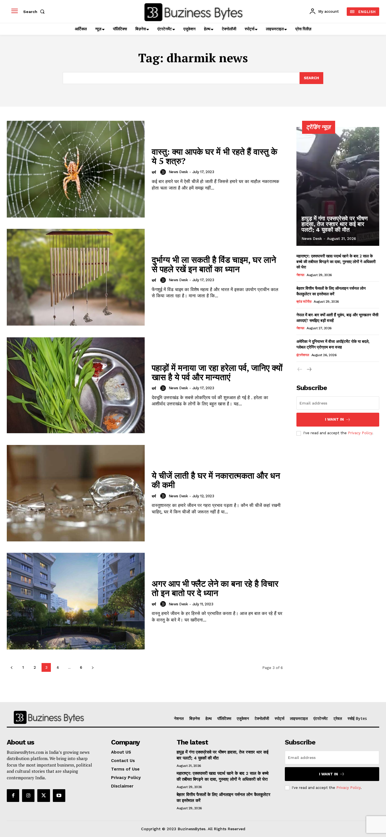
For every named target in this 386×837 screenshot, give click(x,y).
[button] (35, 12)
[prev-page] (11, 667)
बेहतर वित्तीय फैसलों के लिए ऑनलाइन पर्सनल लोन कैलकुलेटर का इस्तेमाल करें (331, 290)
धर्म (154, 172)
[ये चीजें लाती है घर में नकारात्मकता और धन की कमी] (76, 493)
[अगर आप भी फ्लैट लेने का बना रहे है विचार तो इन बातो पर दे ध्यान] (76, 601)
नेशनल (300, 275)
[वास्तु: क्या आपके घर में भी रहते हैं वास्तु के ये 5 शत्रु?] (76, 169)
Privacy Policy (360, 433)
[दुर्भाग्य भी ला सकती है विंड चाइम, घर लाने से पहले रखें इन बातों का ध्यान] (76, 277)
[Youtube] (59, 795)
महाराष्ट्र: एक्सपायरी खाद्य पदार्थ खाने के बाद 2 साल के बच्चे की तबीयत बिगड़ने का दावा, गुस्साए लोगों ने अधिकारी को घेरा (336, 261)
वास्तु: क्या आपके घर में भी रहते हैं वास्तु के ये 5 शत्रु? (214, 156)
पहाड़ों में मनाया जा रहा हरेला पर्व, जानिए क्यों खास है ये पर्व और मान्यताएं (217, 372)
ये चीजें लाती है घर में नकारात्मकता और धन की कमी (216, 480)
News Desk (178, 172)
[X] (43, 795)
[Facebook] (13, 795)
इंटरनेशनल (302, 355)
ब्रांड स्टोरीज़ (303, 302)
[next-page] (92, 667)
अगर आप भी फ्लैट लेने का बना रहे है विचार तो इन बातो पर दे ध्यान (215, 588)
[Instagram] (28, 795)
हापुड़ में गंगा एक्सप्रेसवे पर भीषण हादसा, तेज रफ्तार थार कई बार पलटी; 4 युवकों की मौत (335, 224)
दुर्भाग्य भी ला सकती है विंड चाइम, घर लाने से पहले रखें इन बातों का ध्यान (214, 264)
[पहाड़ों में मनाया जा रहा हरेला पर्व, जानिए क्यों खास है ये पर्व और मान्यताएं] (76, 385)
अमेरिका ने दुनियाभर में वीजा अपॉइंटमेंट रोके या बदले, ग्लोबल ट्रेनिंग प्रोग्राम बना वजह (333, 344)
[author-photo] (164, 172)
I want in (334, 419)
